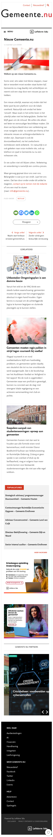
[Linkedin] (31, 212)
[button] (43, 712)
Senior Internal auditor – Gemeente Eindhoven (26, 545)
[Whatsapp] (37, 212)
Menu (10, 32)
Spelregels (11, 806)
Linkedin (11, 780)
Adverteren (12, 797)
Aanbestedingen (14, 733)
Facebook (11, 772)
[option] (26, 684)
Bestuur (21, 198)
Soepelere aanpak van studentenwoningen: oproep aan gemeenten (25, 431)
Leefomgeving (13, 755)
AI (8, 738)
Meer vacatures (40, 552)
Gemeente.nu (26, 15)
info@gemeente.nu (19, 191)
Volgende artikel (35, 233)
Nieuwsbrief (38, 5)
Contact (26, 5)
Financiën (11, 742)
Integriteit (11, 751)
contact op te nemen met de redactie (30, 184)
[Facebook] (21, 212)
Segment (8, 656)
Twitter (10, 776)
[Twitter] (26, 212)
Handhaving (12, 746)
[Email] (15, 212)
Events (10, 785)
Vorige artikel (19, 233)
